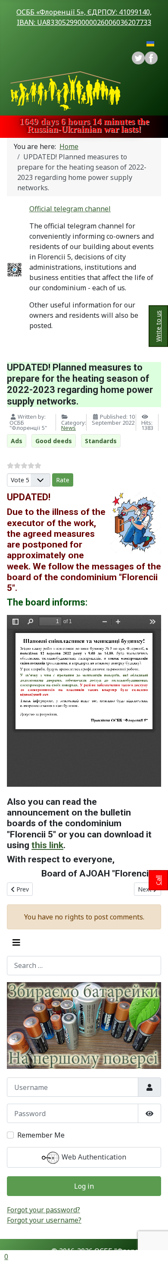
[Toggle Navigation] (16, 942)
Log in (84, 1186)
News (68, 428)
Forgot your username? (44, 1220)
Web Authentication (93, 1157)
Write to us (158, 326)
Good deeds (53, 441)
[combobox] (84, 965)
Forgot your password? (43, 1209)
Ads (16, 441)
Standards (101, 441)
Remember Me (41, 1135)
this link (47, 845)
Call (158, 880)
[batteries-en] (84, 1025)
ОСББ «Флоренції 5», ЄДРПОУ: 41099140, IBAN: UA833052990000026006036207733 (84, 17)
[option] (151, 58)
